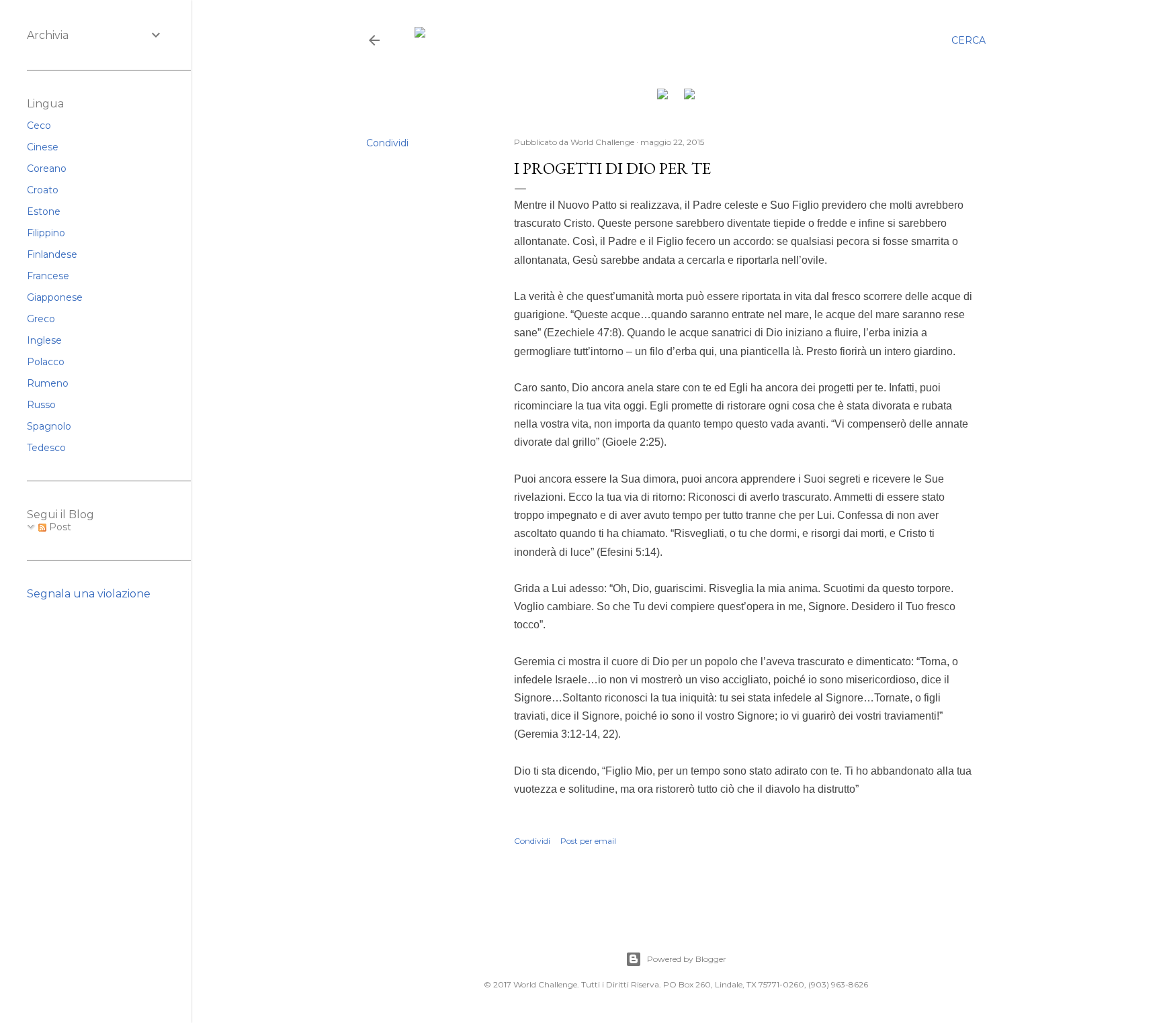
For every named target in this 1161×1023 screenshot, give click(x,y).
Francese (48, 276)
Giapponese (55, 297)
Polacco (45, 362)
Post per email (588, 841)
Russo (41, 405)
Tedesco (46, 448)
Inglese (44, 340)
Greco (41, 319)
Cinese (42, 147)
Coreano (47, 168)
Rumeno (48, 383)
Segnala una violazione (88, 593)
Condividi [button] (387, 143)
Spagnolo (49, 426)
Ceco (39, 125)
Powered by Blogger (686, 959)
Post (58, 527)
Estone (43, 211)
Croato (42, 190)
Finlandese (52, 254)
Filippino (46, 233)
